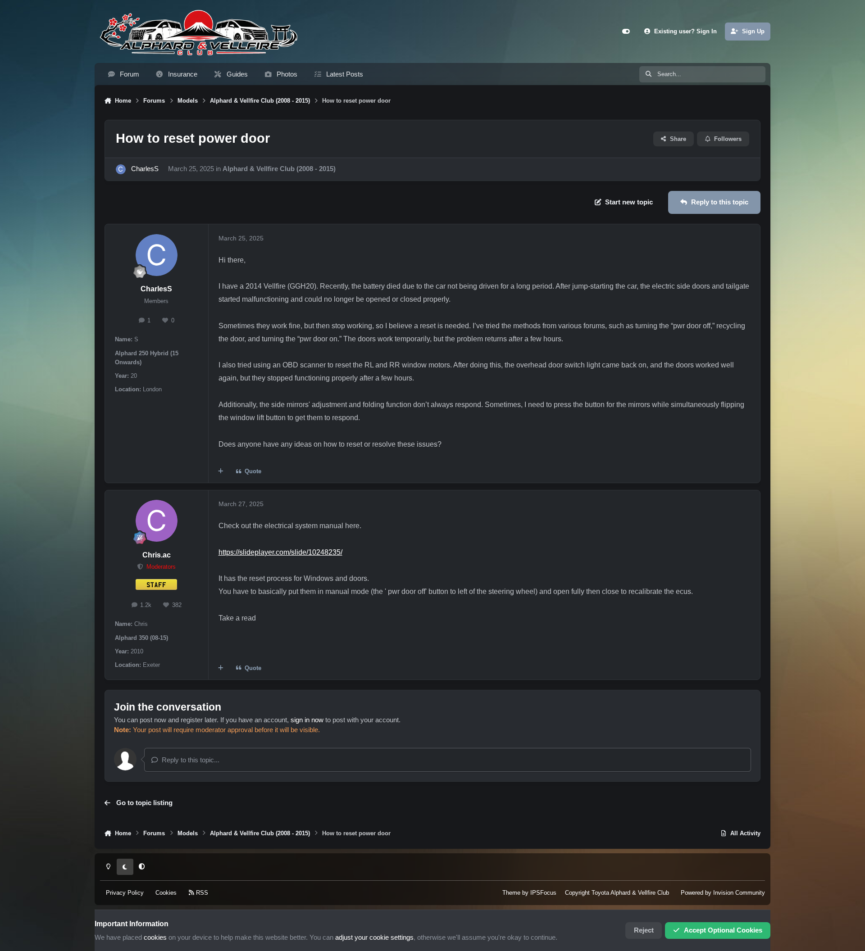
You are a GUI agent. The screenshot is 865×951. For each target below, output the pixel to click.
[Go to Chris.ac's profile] (157, 521)
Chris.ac (156, 555)
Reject (644, 930)
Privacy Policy (125, 892)
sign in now (307, 720)
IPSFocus (543, 892)
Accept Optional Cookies (723, 930)
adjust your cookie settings (374, 937)
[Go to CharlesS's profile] (121, 169)
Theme (511, 892)
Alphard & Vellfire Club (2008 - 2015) (279, 168)
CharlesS (145, 168)
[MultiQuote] (221, 471)
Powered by (723, 892)
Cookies (166, 892)
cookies (155, 937)
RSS (201, 892)
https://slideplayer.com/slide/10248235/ (280, 552)
